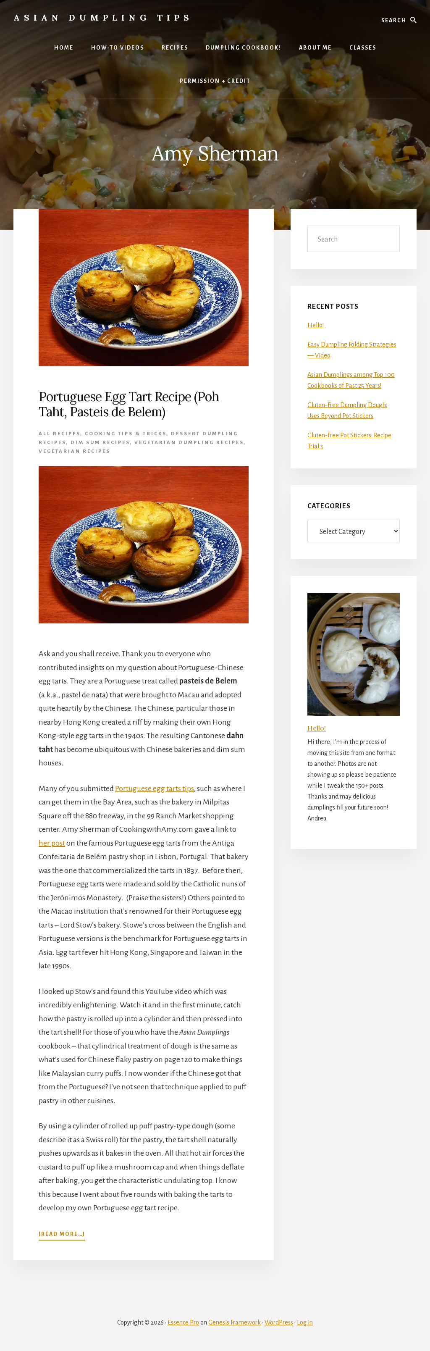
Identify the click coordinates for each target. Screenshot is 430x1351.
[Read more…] (62, 1234)
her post (52, 843)
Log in (305, 1322)
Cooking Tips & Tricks (125, 433)
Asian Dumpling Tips (103, 17)
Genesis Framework (234, 1322)
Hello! (315, 325)
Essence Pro (183, 1322)
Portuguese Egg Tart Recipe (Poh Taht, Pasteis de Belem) (129, 404)
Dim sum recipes (100, 442)
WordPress (279, 1322)
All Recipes (59, 433)
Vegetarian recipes (74, 451)
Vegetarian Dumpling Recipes (189, 442)
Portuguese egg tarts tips (154, 788)
